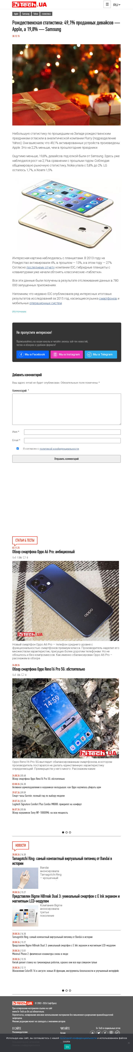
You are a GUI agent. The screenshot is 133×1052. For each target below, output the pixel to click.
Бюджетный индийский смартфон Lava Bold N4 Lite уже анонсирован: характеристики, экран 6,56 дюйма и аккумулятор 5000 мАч (66, 955)
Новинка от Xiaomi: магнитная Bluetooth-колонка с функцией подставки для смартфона (57, 966)
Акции (62, 1033)
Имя (15, 431)
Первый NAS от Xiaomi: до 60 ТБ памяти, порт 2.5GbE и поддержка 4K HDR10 (51, 937)
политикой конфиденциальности (59, 448)
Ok (67, 1046)
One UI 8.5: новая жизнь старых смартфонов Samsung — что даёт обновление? (52, 787)
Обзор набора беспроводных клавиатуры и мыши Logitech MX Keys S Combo (50, 779)
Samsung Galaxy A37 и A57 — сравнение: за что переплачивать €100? (47, 812)
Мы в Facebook (35, 354)
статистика (46, 13)
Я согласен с (51, 448)
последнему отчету (40, 267)
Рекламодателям (20, 1032)
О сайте (16, 1028)
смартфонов (108, 298)
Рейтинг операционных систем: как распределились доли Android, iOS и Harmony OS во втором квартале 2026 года (65, 976)
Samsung (25, 13)
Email (16, 440)
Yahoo (35, 13)
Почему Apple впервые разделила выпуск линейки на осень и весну (46, 945)
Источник (19, 311)
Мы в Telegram (103, 354)
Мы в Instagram (69, 354)
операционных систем (45, 303)
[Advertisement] (40, 507)
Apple (16, 13)
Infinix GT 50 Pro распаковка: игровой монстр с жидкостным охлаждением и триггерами (57, 804)
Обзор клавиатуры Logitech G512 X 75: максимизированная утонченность (49, 796)
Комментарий (20, 391)
